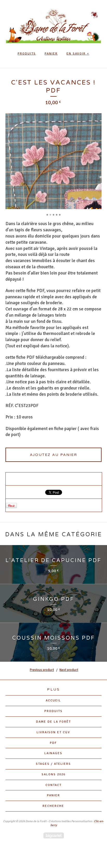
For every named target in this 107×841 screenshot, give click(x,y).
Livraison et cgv (53, 732)
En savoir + (77, 54)
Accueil (53, 700)
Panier (51, 54)
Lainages (53, 753)
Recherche (53, 806)
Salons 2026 (53, 774)
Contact (53, 785)
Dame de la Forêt (53, 722)
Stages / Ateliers (53, 764)
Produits (27, 54)
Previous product (42, 670)
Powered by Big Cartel (53, 835)
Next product (68, 670)
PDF (53, 743)
